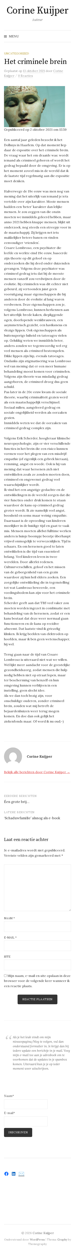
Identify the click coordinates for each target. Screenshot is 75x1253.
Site (7, 956)
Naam (9, 918)
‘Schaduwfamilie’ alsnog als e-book (32, 818)
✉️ (21, 1174)
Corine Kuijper (37, 11)
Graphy (62, 1239)
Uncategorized (16, 53)
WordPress (37, 1239)
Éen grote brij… (16, 802)
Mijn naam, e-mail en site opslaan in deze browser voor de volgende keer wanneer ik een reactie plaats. (37, 981)
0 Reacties (25, 76)
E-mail (10, 937)
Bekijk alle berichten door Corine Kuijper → (37, 772)
